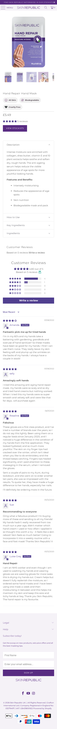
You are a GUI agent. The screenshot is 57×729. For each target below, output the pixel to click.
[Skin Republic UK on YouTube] (28, 693)
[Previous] (5, 42)
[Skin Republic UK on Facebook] (23, 693)
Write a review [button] (28, 300)
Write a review (37, 252)
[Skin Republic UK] (28, 8)
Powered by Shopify (42, 708)
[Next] (51, 42)
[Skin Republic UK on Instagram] (33, 693)
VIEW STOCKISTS (15, 128)
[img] (10, 320)
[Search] (46, 8)
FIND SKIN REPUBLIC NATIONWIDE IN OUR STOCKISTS (28, 2)
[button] (10, 121)
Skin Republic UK (18, 702)
